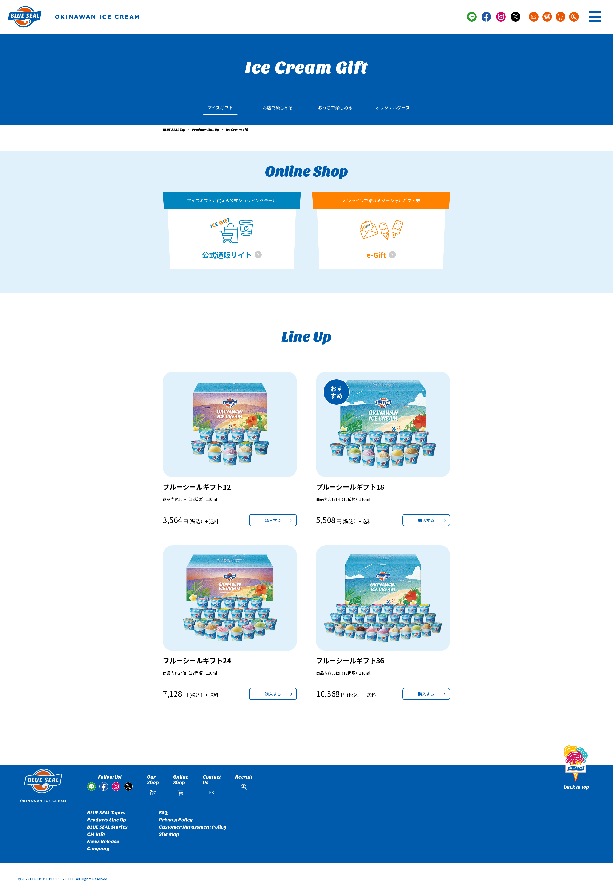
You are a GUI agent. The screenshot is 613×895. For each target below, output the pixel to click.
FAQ (163, 812)
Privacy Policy (176, 820)
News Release (103, 841)
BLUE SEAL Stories (107, 827)
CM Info (96, 834)
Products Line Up (205, 130)
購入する (273, 520)
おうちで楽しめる (335, 107)
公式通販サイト (227, 254)
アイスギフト (220, 107)
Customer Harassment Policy (192, 827)
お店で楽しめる (278, 107)
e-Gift (376, 254)
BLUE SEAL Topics (106, 812)
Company (98, 848)
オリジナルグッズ (392, 107)
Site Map (169, 834)
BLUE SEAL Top (174, 130)
